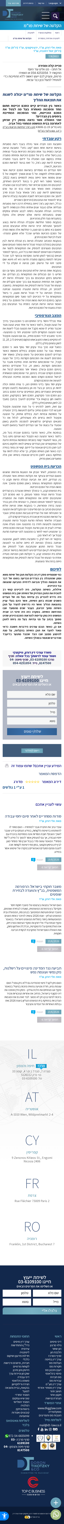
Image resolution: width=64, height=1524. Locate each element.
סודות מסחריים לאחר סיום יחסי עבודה (33, 816)
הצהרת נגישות (53, 1398)
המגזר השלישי (21, 1402)
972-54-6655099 (19, 1436)
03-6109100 (38, 659)
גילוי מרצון (55, 1345)
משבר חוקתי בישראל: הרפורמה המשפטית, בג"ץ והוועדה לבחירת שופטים (36, 890)
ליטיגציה (31, 32)
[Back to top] (57, 1500)
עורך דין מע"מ (53, 1384)
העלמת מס (55, 1363)
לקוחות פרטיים (21, 1366)
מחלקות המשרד (44, 32)
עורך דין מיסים (21, 1342)
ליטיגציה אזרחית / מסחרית (49, 38)
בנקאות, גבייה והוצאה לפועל (17, 1389)
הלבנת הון (55, 1352)
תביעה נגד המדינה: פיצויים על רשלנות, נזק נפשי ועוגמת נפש (32, 970)
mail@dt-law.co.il (50, 1425)
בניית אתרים (35, 1517)
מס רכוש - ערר (13, 3)
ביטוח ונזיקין (22, 1409)
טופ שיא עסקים (20, 1398)
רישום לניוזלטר (32, 750)
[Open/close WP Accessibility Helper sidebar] (4, 1516)
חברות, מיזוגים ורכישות (16, 1363)
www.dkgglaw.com (49, 1408)
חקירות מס (55, 1366)
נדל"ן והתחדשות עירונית (20, 1347)
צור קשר (41, 3)
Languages (53, 3)
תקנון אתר (55, 1395)
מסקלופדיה (55, 1412)
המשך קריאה (50, 867)
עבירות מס (55, 1380)
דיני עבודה (23, 1377)
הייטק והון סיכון (21, 1370)
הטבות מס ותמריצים (50, 1415)
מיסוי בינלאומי (53, 1373)
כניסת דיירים (28, 3)
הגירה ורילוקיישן (20, 1384)
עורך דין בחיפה (53, 1359)
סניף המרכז (54, 1356)
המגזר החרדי (22, 1395)
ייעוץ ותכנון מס (53, 1370)
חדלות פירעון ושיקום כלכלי (18, 1357)
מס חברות (55, 1377)
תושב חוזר (55, 1391)
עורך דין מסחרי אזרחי (49, 1388)
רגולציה (25, 1405)
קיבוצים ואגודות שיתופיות (20, 1414)
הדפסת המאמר (50, 773)
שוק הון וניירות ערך (19, 1373)
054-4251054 (22, 663)
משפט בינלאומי (20, 1380)
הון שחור (56, 1349)
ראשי (57, 32)
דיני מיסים (55, 1342)
